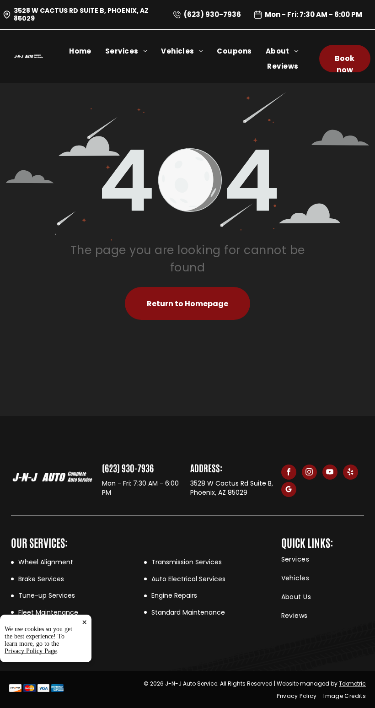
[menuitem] (87, 51)
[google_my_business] (288, 490)
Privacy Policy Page (31, 651)
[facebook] (288, 473)
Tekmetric (352, 683)
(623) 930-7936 (212, 14)
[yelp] (350, 473)
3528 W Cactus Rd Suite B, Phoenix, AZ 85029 (81, 14)
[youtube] (330, 473)
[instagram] (309, 473)
